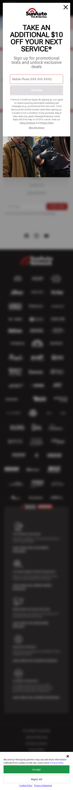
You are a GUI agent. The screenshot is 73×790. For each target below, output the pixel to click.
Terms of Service (27, 123)
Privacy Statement (43, 785)
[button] (67, 756)
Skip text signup (36, 127)
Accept (36, 769)
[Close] (65, 7)
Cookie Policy (25, 785)
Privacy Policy (46, 123)
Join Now (36, 90)
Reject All (36, 779)
